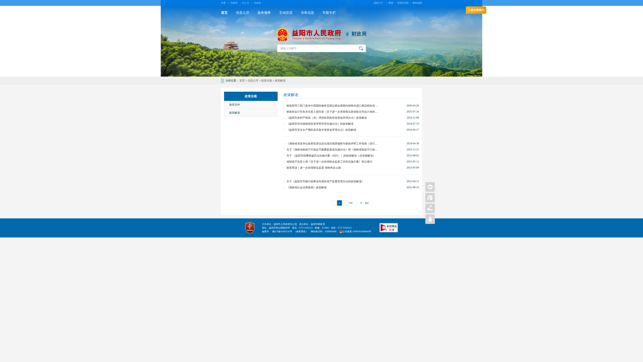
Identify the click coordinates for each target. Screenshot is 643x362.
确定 (367, 203)
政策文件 (234, 104)
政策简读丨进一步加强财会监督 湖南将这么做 (314, 167)
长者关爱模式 (476, 10)
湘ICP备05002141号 (282, 231)
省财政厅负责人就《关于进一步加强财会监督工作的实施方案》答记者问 (329, 161)
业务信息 (307, 12)
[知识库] (430, 201)
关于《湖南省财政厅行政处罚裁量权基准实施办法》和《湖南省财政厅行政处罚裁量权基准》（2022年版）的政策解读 (332, 149)
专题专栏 (329, 12)
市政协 (257, 3)
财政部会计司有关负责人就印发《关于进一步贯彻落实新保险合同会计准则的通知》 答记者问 (332, 111)
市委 (223, 3)
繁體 (390, 3)
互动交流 (286, 12)
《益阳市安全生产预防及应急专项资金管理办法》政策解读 (321, 129)
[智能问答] (430, 190)
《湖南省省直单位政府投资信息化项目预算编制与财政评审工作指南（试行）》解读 (332, 143)
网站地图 (417, 3)
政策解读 (280, 80)
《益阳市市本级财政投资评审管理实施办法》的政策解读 (320, 123)
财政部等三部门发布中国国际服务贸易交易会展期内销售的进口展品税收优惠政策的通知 (332, 105)
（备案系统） (301, 231)
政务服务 (264, 12)
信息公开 (242, 12)
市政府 (233, 3)
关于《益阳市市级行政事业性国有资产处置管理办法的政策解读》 (325, 181)
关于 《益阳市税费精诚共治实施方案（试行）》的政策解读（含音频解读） (331, 155)
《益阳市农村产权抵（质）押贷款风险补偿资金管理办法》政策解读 (327, 117)
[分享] (430, 212)
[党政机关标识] (250, 228)
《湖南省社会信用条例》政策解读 (307, 187)
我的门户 (378, 3)
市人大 (245, 3)
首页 (224, 12)
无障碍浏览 (403, 3)
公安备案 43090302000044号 (356, 231)
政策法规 (266, 80)
